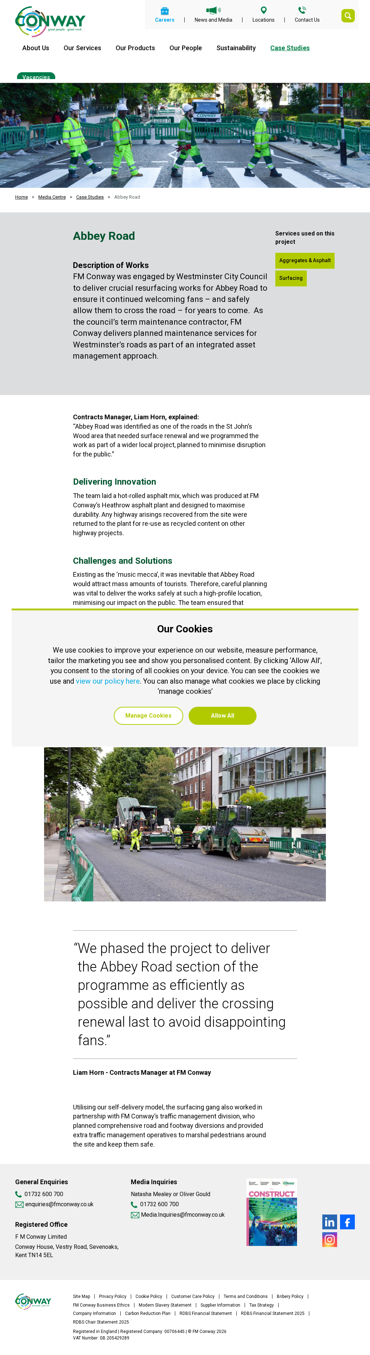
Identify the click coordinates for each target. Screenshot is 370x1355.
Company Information (94, 1313)
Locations (264, 19)
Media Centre (52, 197)
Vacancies (36, 77)
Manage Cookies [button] (148, 715)
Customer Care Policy (193, 1296)
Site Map (81, 1296)
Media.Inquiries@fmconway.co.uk (183, 1214)
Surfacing (291, 278)
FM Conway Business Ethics (101, 1305)
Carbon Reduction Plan (148, 1313)
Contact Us (307, 19)
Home (21, 197)
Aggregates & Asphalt (305, 260)
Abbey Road (127, 197)
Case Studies (290, 48)
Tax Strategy (261, 1305)
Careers (165, 19)
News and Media (213, 19)
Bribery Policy (290, 1296)
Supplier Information (220, 1305)
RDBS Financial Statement (206, 1313)
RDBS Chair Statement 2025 (101, 1322)
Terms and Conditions (246, 1296)
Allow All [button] (222, 715)
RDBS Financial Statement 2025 (273, 1313)
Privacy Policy (112, 1296)
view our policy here (108, 681)
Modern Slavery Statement (165, 1305)
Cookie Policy (148, 1296)
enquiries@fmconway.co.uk (59, 1204)
